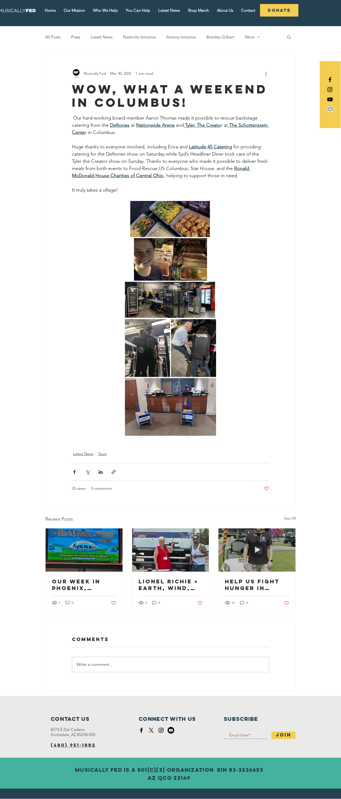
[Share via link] (113, 471)
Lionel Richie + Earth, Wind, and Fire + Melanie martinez (168, 584)
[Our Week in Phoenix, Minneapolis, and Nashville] (84, 550)
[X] (151, 730)
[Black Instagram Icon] (330, 89)
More (249, 36)
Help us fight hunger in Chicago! (252, 584)
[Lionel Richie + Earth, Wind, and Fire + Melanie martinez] (170, 550)
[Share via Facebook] (74, 471)
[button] (288, 37)
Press (75, 36)
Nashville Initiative (139, 36)
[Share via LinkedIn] (100, 471)
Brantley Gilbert (220, 36)
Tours (102, 453)
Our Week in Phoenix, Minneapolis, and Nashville (81, 584)
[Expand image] (170, 259)
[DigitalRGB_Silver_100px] (330, 109)
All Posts (52, 36)
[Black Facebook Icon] (330, 79)
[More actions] (266, 73)
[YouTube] (330, 99)
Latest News (101, 36)
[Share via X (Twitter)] (87, 471)
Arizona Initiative (181, 36)
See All (290, 518)
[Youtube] (171, 730)
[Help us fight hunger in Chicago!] (256, 550)
